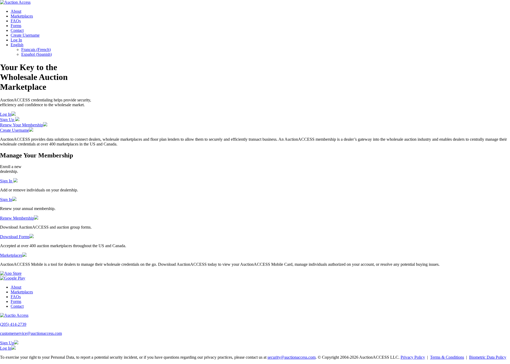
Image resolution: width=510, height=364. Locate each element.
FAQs (16, 21)
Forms (16, 25)
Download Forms (14, 236)
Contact (17, 30)
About (16, 11)
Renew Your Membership (21, 125)
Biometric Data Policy (487, 357)
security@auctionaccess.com (291, 357)
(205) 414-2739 (13, 324)
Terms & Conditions (447, 357)
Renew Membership (17, 218)
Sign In (6, 181)
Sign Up (7, 119)
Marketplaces (22, 16)
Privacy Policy (413, 357)
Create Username (25, 35)
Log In (16, 40)
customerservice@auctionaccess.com (31, 333)
